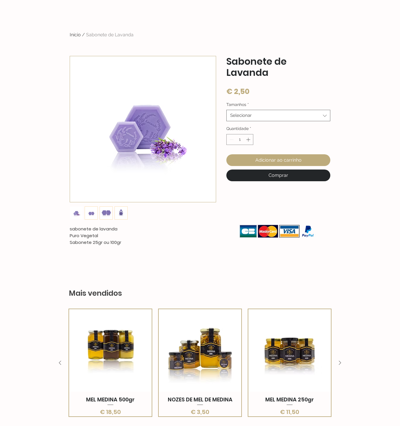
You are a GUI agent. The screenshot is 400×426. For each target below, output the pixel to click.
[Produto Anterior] (60, 362)
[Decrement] (231, 139)
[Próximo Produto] (339, 362)
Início (75, 34)
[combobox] (278, 115)
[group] (200, 362)
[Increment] (248, 139)
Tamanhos (237, 104)
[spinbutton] (240, 139)
